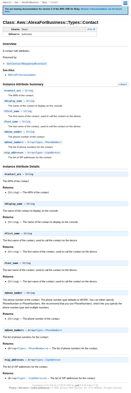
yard (77, 385)
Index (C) (7, 2)
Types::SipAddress (47, 359)
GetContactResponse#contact (27, 63)
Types (44, 2)
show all (91, 29)
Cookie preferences (40, 388)
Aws (16, 2)
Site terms (23, 388)
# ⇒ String (18, 90)
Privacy (13, 388)
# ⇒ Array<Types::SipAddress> (32, 152)
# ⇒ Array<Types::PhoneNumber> (33, 142)
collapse (123, 84)
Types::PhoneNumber (48, 330)
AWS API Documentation (22, 74)
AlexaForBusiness (30, 2)
